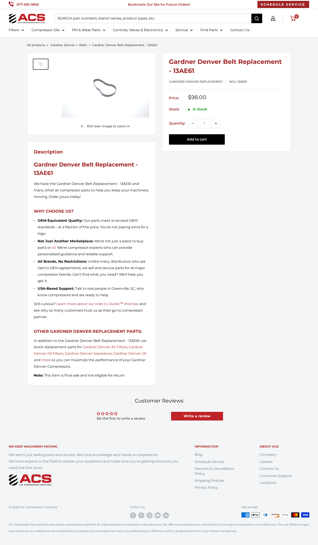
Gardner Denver (63, 45)
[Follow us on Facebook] (133, 515)
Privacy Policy (206, 487)
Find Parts (209, 30)
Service (181, 30)
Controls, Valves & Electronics (138, 30)
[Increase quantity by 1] (215, 123)
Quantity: (177, 123)
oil (54, 248)
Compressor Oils (46, 30)
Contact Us (239, 30)
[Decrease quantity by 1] (192, 123)
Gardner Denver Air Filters (105, 347)
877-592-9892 (28, 4)
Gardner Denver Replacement (196, 82)
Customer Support (276, 476)
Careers (266, 462)
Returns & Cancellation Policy (214, 471)
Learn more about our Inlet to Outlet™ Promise (97, 304)
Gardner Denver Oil (129, 353)
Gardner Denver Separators (88, 353)
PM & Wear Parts (86, 30)
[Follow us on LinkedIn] (166, 515)
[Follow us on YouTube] (158, 515)
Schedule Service (210, 462)
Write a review (197, 416)
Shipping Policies (209, 481)
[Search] (256, 18)
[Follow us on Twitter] (141, 515)
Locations (268, 483)
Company (268, 455)
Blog (199, 455)
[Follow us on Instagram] (149, 515)
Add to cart (197, 139)
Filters (14, 30)
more (46, 360)
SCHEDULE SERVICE (283, 4)
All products (36, 45)
